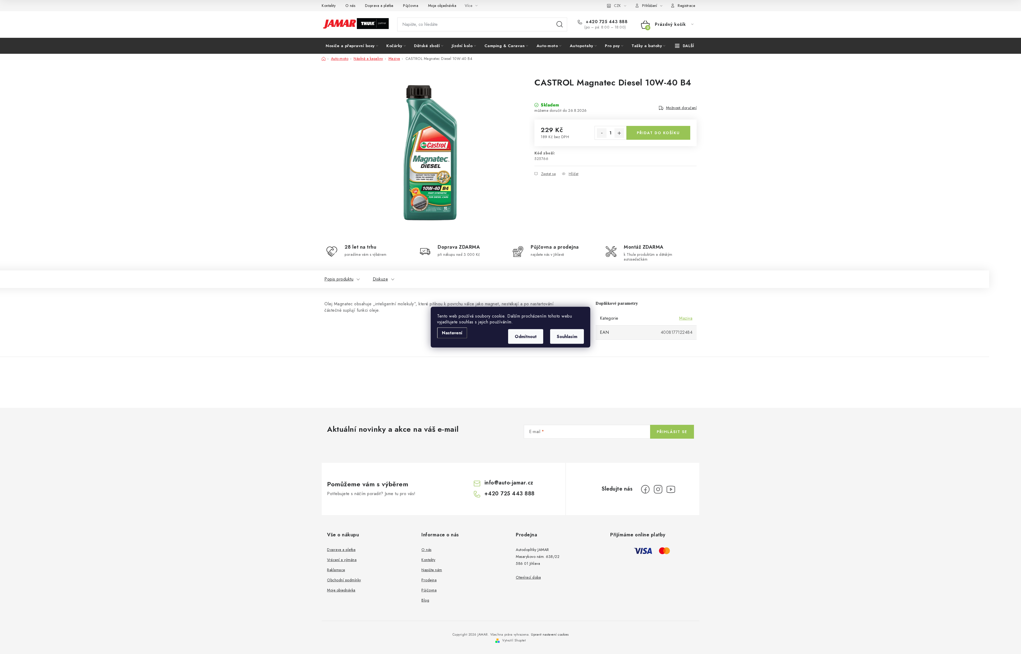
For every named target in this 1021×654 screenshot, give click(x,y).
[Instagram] (658, 489)
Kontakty (329, 5)
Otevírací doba (528, 577)
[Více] (684, 46)
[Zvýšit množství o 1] (619, 133)
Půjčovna (410, 5)
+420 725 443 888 (605, 21)
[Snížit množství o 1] (601, 133)
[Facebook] (645, 489)
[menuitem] (352, 46)
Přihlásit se (672, 431)
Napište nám (431, 570)
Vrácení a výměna (342, 559)
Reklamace (336, 570)
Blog (425, 600)
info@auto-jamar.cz (508, 483)
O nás (350, 5)
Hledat (559, 24)
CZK (617, 5)
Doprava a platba (379, 5)
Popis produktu (338, 279)
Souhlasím (567, 336)
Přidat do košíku (658, 132)
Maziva (685, 318)
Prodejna (429, 580)
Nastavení (452, 333)
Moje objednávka (442, 5)
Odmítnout (526, 336)
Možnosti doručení (681, 107)
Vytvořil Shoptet (514, 640)
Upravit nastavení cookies (550, 634)
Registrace (686, 5)
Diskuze (380, 279)
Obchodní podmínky (344, 580)
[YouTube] (671, 489)
